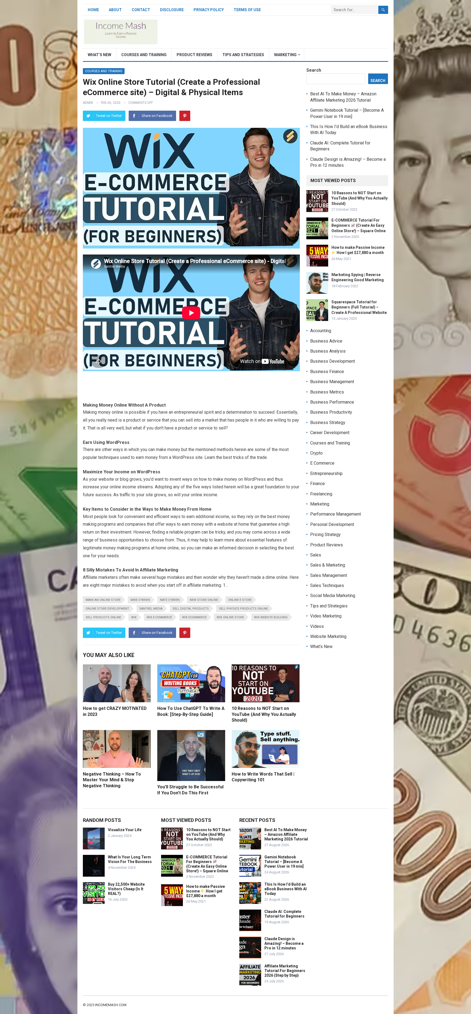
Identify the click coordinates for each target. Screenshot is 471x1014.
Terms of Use (247, 10)
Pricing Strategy (325, 534)
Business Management (332, 381)
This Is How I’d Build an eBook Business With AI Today (285, 889)
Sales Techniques (327, 585)
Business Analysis (328, 351)
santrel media (150, 608)
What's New (321, 646)
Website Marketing (328, 636)
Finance (317, 483)
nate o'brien (170, 600)
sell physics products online (243, 608)
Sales (315, 555)
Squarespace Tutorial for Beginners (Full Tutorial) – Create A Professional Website (359, 307)
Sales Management (328, 575)
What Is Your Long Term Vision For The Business (130, 859)
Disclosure (172, 10)
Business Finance (327, 371)
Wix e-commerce (159, 617)
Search (313, 70)
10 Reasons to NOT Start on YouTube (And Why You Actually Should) (264, 714)
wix (134, 617)
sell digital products (191, 608)
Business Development (332, 361)
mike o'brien (140, 600)
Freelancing (321, 494)
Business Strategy (327, 422)
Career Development (329, 432)
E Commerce (322, 463)
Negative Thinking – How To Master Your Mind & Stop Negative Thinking (112, 779)
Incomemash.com (110, 1005)
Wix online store (230, 617)
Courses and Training (144, 55)
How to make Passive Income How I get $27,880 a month (205, 891)
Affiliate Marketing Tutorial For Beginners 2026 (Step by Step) (284, 970)
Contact (141, 10)
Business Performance (332, 402)
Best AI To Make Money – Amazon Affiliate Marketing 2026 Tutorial (286, 834)
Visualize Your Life (124, 830)
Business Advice (326, 341)
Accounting (320, 330)
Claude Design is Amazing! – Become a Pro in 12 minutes (284, 943)
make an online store (103, 600)
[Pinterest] (184, 116)
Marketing (285, 55)
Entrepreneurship (326, 473)
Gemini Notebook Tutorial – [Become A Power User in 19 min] (284, 861)
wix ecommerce (194, 617)
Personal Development (332, 524)
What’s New (99, 55)
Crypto (316, 453)
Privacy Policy (209, 10)
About (115, 10)
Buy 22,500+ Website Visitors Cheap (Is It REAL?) (126, 889)
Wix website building (271, 617)
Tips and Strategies (243, 55)
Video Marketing (326, 616)
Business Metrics (327, 392)
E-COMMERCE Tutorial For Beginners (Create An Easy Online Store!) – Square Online (358, 225)
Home (93, 10)
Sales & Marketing (327, 565)
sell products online (103, 617)
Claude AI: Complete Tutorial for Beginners (284, 913)
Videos (317, 626)
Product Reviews (194, 55)
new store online (204, 600)
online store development (107, 608)
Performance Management (335, 514)
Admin (88, 103)
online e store (240, 600)
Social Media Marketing (332, 595)
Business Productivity (331, 412)
